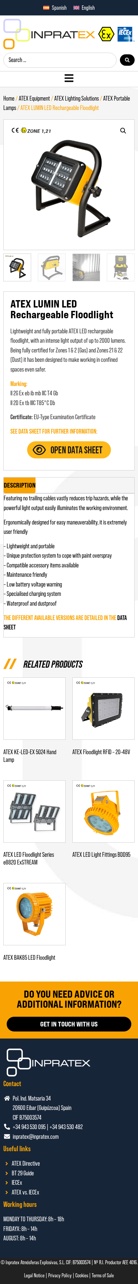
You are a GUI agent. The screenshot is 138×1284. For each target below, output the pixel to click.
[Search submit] (127, 60)
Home (8, 98)
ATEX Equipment (34, 98)
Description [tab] (20, 485)
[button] (123, 131)
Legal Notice (34, 1275)
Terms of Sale (103, 1275)
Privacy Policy (60, 1275)
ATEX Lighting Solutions (76, 98)
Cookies (81, 1275)
